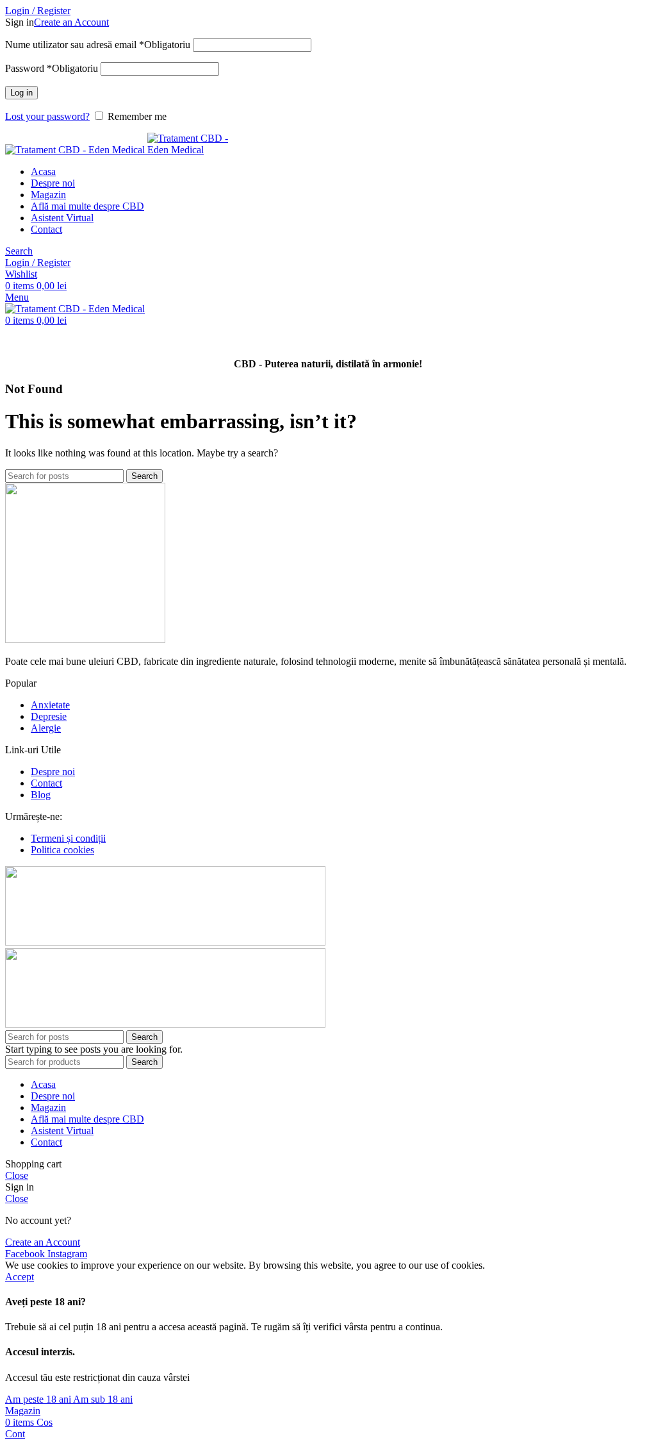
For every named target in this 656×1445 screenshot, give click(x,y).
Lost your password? (47, 116)
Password (51, 68)
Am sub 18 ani (103, 1399)
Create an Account (71, 22)
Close (16, 1175)
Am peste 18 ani (39, 1399)
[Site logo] (76, 149)
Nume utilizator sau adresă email (97, 44)
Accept (19, 1276)
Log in (21, 92)
